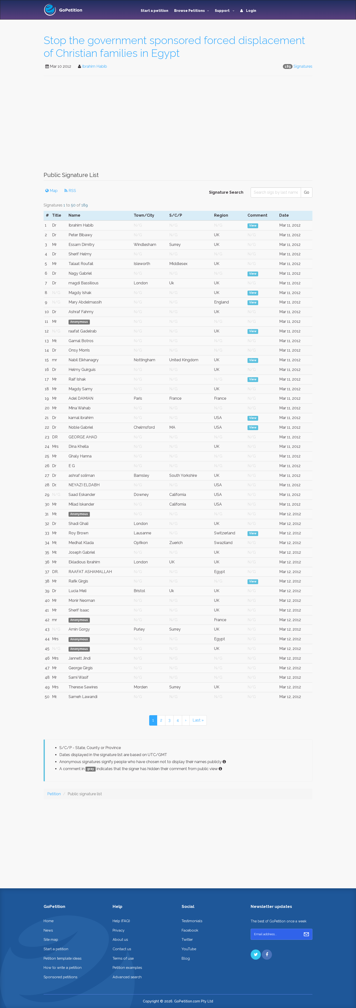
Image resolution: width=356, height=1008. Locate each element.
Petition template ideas (62, 958)
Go (306, 192)
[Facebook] (267, 954)
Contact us (122, 949)
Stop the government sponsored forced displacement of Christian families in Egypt (174, 46)
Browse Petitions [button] (189, 11)
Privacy (118, 930)
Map (53, 190)
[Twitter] (256, 954)
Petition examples (127, 967)
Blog (186, 958)
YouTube (189, 949)
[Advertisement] (178, 126)
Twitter (187, 939)
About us (120, 939)
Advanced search (127, 977)
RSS (72, 190)
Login (250, 11)
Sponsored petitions (60, 977)
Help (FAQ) (121, 921)
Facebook (190, 930)
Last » (198, 720)
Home (49, 921)
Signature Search (226, 192)
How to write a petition (63, 967)
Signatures (303, 66)
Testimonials (192, 921)
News (48, 930)
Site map (51, 939)
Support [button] (222, 11)
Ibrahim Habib (94, 66)
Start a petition (154, 11)
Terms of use (123, 958)
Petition (54, 794)
